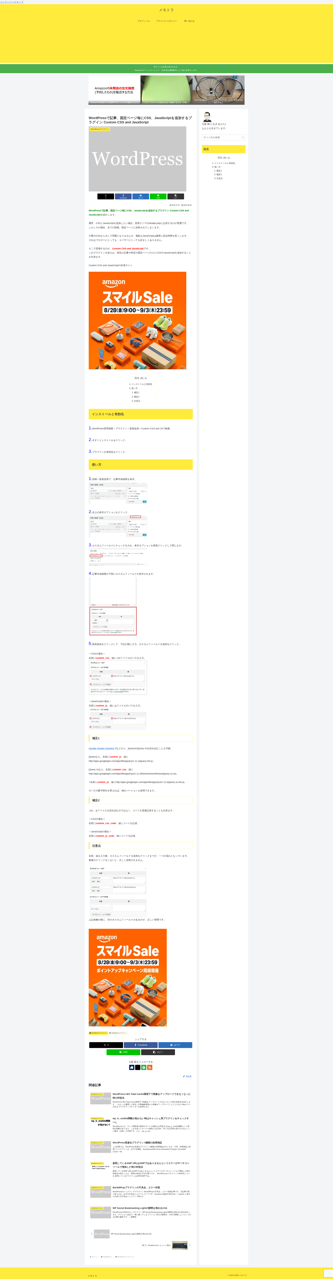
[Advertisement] (166, 44)
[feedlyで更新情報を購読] (143, 1067)
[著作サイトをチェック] (131, 1067)
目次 (137, 378)
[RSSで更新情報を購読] (149, 1067)
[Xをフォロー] (137, 1067)
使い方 (134, 388)
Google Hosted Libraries (101, 748)
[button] (175, 196)
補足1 (136, 392)
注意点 (137, 401)
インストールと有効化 (141, 384)
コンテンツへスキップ (11, 2)
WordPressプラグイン (99, 1033)
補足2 (136, 396)
